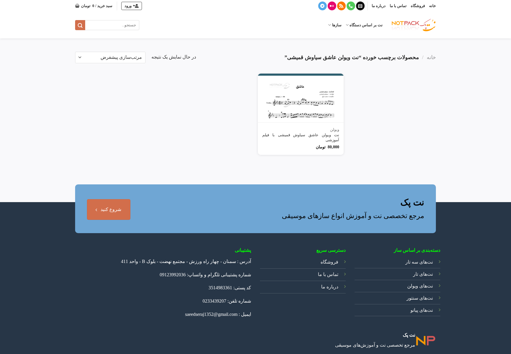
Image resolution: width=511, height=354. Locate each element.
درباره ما (379, 6)
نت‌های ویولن (420, 285)
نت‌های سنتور (420, 298)
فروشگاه (418, 6)
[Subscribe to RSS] (341, 5)
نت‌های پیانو (421, 310)
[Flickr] (332, 5)
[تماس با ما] (351, 5)
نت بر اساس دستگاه (366, 25)
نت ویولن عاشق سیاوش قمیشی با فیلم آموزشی (300, 137)
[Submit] (80, 25)
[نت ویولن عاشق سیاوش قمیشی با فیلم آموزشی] (301, 98)
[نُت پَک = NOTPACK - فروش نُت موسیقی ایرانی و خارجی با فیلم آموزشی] (414, 25)
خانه (432, 6)
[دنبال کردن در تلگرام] (322, 5)
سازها (336, 25)
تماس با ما (398, 6)
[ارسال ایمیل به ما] (360, 5)
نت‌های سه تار (419, 261)
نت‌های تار (423, 274)
